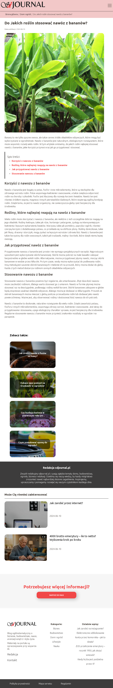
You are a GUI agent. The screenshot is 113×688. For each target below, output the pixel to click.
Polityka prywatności (20, 683)
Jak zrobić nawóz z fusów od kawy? (32, 354)
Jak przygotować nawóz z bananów (30, 169)
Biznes (56, 628)
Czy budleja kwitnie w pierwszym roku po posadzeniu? (32, 414)
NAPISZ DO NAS (56, 595)
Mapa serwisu (45, 683)
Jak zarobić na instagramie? (90, 628)
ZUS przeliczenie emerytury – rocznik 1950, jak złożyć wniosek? (90, 650)
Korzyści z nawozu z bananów (27, 161)
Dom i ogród (25, 14)
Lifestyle (56, 642)
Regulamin (66, 683)
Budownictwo (56, 633)
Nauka (56, 646)
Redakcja (12, 654)
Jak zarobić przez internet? (66, 503)
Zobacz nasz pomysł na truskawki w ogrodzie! (32, 384)
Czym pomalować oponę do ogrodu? (32, 444)
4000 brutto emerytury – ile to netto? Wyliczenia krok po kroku (73, 538)
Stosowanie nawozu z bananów (28, 173)
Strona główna (11, 14)
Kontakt (12, 660)
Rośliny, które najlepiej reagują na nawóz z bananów (39, 165)
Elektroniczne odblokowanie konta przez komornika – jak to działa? (90, 637)
